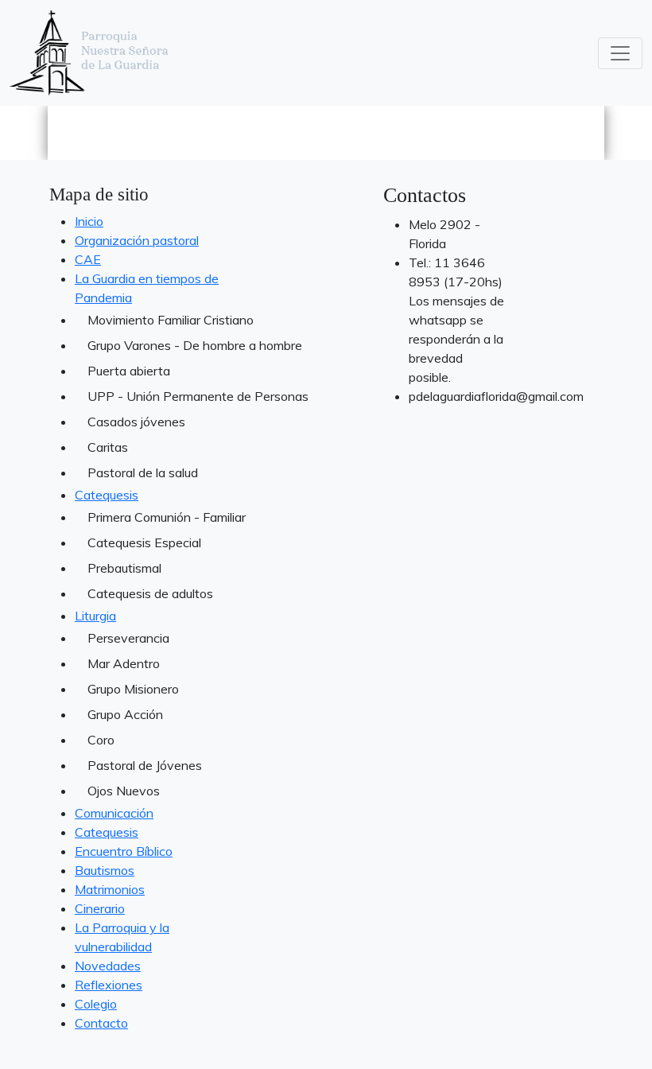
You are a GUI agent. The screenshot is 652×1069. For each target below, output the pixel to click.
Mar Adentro (123, 663)
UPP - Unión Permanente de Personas (154, 396)
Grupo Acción (125, 714)
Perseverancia (128, 638)
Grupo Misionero (133, 689)
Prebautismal (124, 568)
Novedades (108, 966)
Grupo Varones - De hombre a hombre (154, 345)
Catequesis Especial (144, 542)
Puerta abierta (128, 371)
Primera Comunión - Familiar (154, 517)
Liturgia (95, 616)
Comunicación (114, 813)
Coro (100, 740)
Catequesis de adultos (150, 593)
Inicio (89, 221)
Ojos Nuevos (123, 791)
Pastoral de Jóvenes (144, 765)
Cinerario (100, 908)
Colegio (96, 1004)
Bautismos (104, 870)
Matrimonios (110, 889)
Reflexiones (108, 985)
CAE (88, 259)
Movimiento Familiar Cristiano (154, 320)
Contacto (101, 1023)
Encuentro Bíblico (124, 851)
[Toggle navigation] (620, 53)
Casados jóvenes (136, 422)
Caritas (107, 447)
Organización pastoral (137, 240)
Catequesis (106, 495)
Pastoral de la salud (142, 472)
